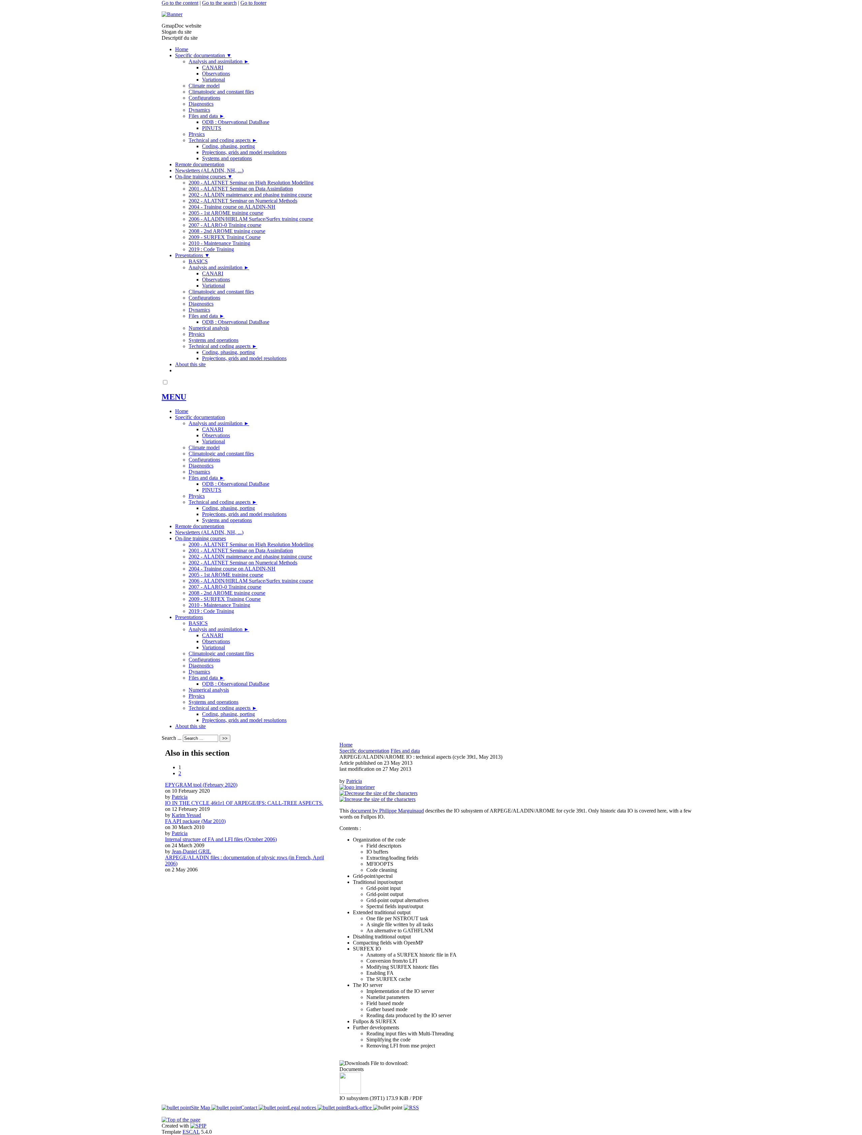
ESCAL (191, 1132)
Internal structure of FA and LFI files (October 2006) (221, 839)
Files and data (207, 116)
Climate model (204, 86)
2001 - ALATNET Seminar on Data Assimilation (241, 189)
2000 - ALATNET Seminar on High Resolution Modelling (251, 182)
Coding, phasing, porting (228, 146)
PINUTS (211, 128)
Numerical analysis (209, 328)
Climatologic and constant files (221, 92)
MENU (174, 396)
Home (181, 49)
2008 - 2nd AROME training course (227, 231)
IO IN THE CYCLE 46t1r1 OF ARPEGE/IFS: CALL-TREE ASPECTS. (244, 803)
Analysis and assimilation (219, 61)
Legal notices (303, 1107)
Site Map (201, 1107)
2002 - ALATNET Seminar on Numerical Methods (243, 201)
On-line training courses (204, 176)
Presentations (192, 255)
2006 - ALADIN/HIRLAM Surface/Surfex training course (251, 219)
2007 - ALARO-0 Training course (225, 225)
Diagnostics (201, 104)
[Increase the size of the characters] (377, 799)
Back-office (360, 1107)
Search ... (171, 738)
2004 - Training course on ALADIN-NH (232, 207)
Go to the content (180, 3)
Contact (250, 1107)
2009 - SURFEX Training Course (225, 237)
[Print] (357, 787)
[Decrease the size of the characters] (378, 793)
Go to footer (253, 3)
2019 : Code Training (211, 249)
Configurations (204, 98)
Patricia (354, 781)
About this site (190, 364)
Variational (213, 79)
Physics (197, 134)
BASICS (198, 261)
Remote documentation (199, 164)
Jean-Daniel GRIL (191, 851)
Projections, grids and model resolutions (244, 152)
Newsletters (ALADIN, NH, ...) (209, 170)
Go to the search (219, 3)
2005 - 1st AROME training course (226, 213)
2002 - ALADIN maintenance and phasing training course (250, 195)
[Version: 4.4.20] (198, 1126)
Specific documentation (203, 55)
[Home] (172, 14)
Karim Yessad (186, 815)
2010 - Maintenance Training (219, 243)
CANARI (212, 67)
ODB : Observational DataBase (235, 122)
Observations (216, 73)
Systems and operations (227, 158)
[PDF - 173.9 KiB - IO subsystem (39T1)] (350, 1092)
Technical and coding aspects (223, 140)
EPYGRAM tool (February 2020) (201, 785)
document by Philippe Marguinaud (387, 811)
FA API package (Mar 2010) (195, 821)
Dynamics (199, 110)
